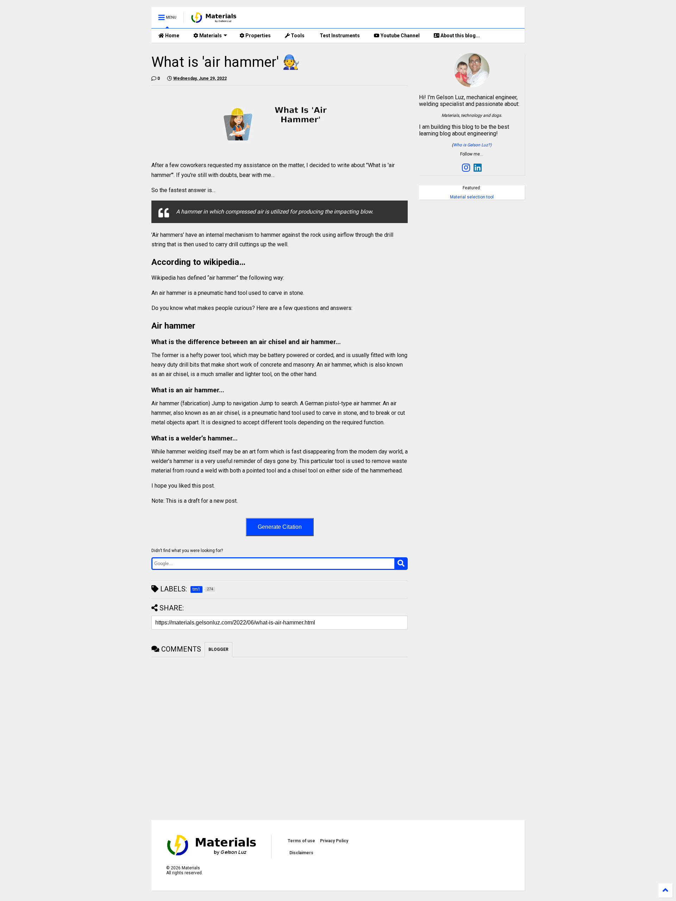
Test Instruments (339, 35)
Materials (210, 35)
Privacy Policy (334, 840)
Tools (297, 35)
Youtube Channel (400, 35)
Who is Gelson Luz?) (472, 144)
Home (171, 35)
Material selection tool (472, 197)
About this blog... (459, 35)
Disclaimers (301, 852)
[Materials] (214, 19)
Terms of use (301, 840)
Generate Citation (280, 527)
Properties (257, 35)
